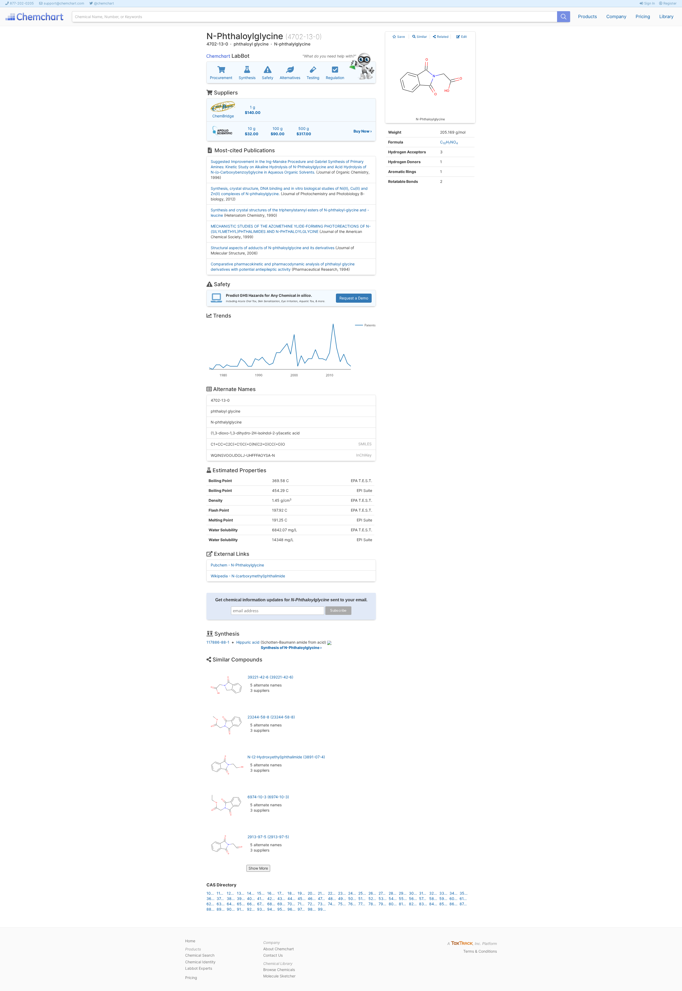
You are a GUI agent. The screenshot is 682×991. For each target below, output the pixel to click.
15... (261, 893)
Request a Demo (353, 298)
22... (331, 893)
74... (331, 904)
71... (301, 904)
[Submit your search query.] (563, 16)
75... (342, 904)
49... (342, 898)
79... (382, 904)
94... (271, 909)
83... (423, 904)
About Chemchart (278, 949)
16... (271, 893)
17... (280, 893)
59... (443, 898)
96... (291, 909)
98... (312, 909)
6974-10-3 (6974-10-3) (268, 797)
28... (392, 893)
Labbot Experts (198, 968)
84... (433, 904)
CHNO (449, 142)
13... (240, 893)
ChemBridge (223, 116)
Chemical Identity (200, 962)
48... (332, 898)
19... (301, 893)
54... (393, 898)
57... (422, 898)
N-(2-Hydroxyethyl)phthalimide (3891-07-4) (286, 757)
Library (666, 16)
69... (281, 904)
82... (413, 904)
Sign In (649, 3)
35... (464, 893)
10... (210, 893)
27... (382, 893)
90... (231, 909)
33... (443, 893)
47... (321, 898)
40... (251, 898)
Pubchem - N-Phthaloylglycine (237, 565)
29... (403, 893)
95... (281, 909)
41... (260, 898)
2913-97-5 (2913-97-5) (268, 836)
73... (322, 904)
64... (231, 904)
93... (261, 909)
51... (362, 898)
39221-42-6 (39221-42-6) (270, 677)
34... (453, 893)
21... (321, 893)
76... (352, 904)
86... (453, 904)
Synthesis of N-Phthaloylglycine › (291, 647)
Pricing (643, 16)
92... (251, 909)
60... (453, 898)
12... (230, 893)
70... (291, 904)
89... (221, 909)
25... (362, 893)
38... (231, 898)
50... (352, 898)
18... (291, 893)
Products (587, 16)
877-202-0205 (22, 3)
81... (402, 904)
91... (240, 909)
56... (413, 898)
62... (210, 904)
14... (250, 893)
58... (433, 898)
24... (352, 893)
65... (241, 904)
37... (220, 898)
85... (443, 904)
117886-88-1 (217, 642)
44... (291, 898)
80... (393, 904)
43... (281, 898)
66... (251, 904)
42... (271, 898)
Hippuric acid (247, 642)
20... (311, 893)
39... (241, 898)
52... (372, 898)
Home (190, 941)
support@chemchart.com (64, 3)
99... (322, 909)
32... (433, 893)
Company (616, 16)
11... (220, 893)
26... (372, 893)
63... (221, 904)
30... (413, 893)
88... (210, 909)
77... (361, 904)
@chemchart (104, 3)
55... (403, 898)
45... (302, 898)
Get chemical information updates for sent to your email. (291, 600)
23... (342, 893)
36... (210, 898)
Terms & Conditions (480, 951)
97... (301, 909)
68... (271, 904)
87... (463, 904)
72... (311, 904)
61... (463, 898)
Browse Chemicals (279, 969)
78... (372, 904)
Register (669, 3)
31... (422, 893)
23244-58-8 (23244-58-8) (271, 717)
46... (312, 898)
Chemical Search (199, 955)
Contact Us (273, 955)
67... (260, 904)
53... (383, 898)
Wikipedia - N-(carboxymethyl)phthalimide (248, 576)
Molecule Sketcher (279, 976)
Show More (258, 868)
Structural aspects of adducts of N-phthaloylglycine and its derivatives (272, 247)
